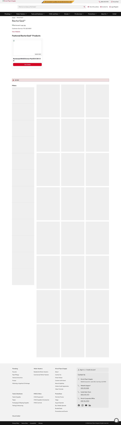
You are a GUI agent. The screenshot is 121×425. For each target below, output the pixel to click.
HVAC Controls (38, 403)
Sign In (82, 370)
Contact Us (58, 374)
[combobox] (50, 7)
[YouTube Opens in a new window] (86, 405)
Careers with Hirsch (60, 380)
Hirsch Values (58, 377)
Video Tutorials (59, 389)
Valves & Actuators (17, 377)
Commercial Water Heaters (41, 374)
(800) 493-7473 (85, 394)
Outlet (114, 14)
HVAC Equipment (38, 397)
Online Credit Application (62, 386)
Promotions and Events (61, 411)
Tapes (14, 400)
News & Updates (59, 383)
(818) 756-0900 (85, 401)
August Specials (59, 403)
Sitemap (41, 423)
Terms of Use (24, 423)
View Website (16, 31)
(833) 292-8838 (85, 388)
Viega (56, 400)
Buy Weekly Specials (60, 405)
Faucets (14, 372)
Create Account (90, 370)
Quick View (38, 54)
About (57, 372)
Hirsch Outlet (16, 416)
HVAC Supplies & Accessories (41, 400)
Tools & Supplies (16, 397)
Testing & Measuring (17, 405)
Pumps (14, 380)
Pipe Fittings (15, 374)
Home (13, 17)
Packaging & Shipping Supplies (20, 403)
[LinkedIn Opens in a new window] (90, 405)
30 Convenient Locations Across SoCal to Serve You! (58, 1)
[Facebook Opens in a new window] (79, 405)
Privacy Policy (15, 423)
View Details (27, 64)
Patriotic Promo (59, 397)
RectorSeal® (20, 17)
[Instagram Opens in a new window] (82, 405)
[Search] (84, 7)
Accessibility (33, 423)
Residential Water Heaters (41, 372)
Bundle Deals (58, 408)
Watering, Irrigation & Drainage (21, 383)
